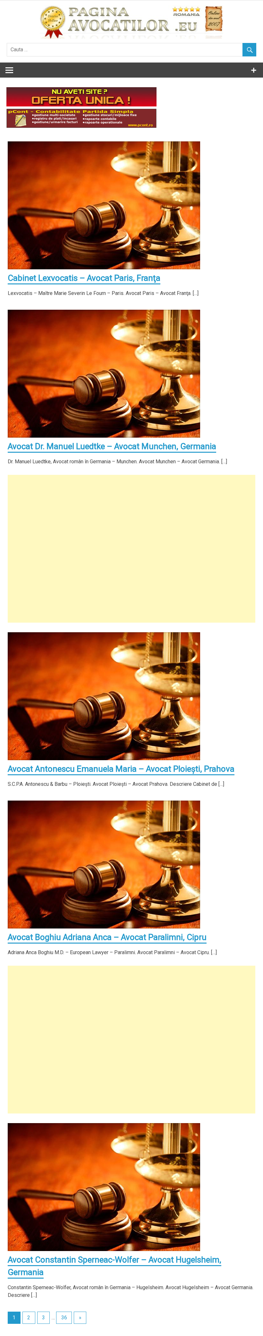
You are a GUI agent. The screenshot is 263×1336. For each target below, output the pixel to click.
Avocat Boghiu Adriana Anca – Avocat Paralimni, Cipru (107, 937)
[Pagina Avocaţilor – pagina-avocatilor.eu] (131, 37)
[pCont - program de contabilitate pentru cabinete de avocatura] (81, 126)
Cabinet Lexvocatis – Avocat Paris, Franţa (84, 278)
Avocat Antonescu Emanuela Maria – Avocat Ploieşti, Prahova (121, 769)
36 (64, 1318)
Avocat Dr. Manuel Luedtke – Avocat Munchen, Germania (112, 446)
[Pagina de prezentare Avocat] (81, 105)
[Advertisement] (131, 549)
